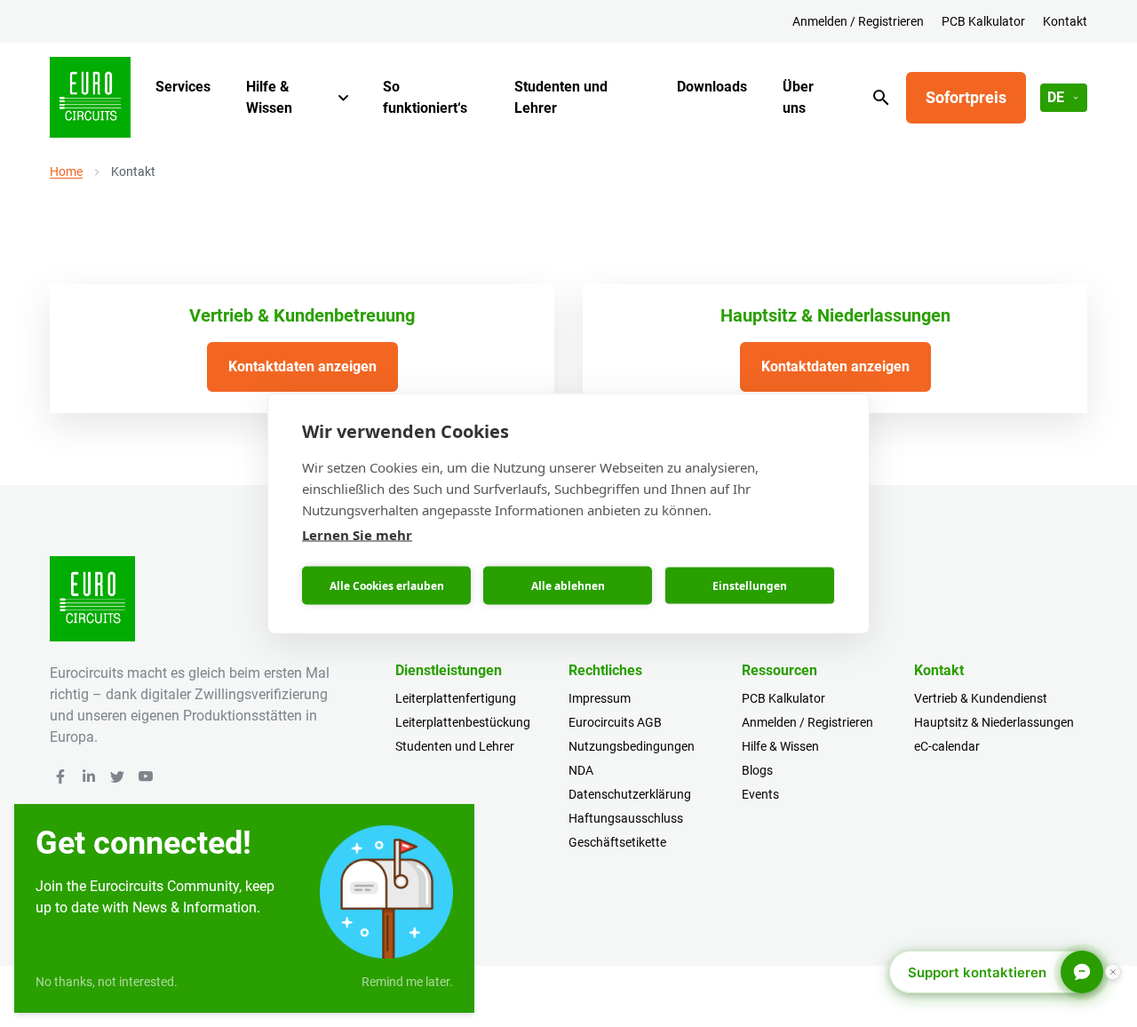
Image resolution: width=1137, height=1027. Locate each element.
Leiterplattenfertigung (455, 698)
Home (66, 171)
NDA (580, 770)
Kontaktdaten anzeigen (302, 366)
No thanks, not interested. (107, 982)
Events (760, 794)
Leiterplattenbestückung (462, 722)
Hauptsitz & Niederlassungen (994, 722)
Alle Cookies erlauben (387, 585)
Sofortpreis (966, 97)
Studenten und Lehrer (561, 97)
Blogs (757, 770)
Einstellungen (749, 585)
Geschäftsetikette (617, 842)
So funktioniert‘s (425, 97)
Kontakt (1065, 21)
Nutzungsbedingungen (631, 746)
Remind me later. (407, 982)
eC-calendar (947, 746)
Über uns (798, 97)
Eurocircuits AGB (615, 722)
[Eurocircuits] (90, 97)
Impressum (599, 698)
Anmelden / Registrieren (858, 21)
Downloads (712, 86)
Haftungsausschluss (625, 818)
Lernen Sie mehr (357, 535)
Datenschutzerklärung (629, 794)
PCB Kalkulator (983, 21)
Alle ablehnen (568, 585)
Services (183, 86)
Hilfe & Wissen (269, 97)
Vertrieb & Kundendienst (980, 698)
